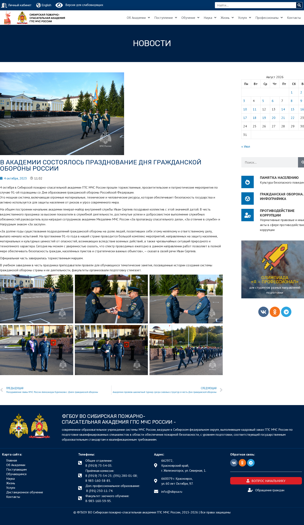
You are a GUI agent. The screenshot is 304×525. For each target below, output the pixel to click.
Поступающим (16, 469)
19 (264, 118)
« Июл (245, 146)
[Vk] (263, 312)
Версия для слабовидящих (83, 5)
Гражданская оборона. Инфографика (281, 196)
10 (245, 109)
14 (283, 109)
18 (254, 118)
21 (283, 118)
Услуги (242, 18)
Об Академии (136, 18)
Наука (208, 18)
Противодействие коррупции (277, 213)
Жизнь (225, 18)
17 (245, 118)
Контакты (294, 18)
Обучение (188, 18)
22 (292, 118)
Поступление (163, 18)
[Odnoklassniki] (275, 312)
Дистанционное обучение (24, 492)
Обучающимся (16, 474)
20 (273, 118)
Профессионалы (267, 18)
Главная (11, 460)
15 (292, 109)
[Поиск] (299, 5)
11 (254, 109)
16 (302, 109)
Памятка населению (279, 177)
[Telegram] (286, 312)
